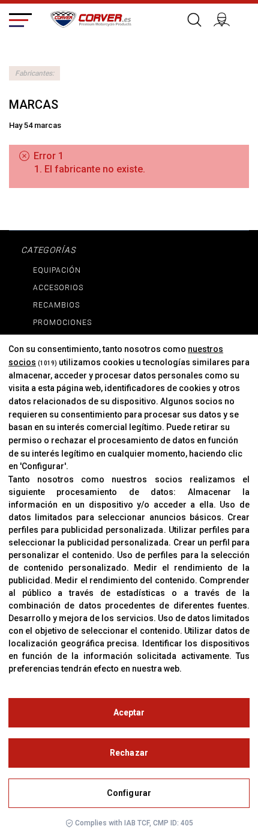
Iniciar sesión (227, 18)
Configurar (129, 793)
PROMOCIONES (62, 322)
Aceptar (129, 712)
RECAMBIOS (56, 305)
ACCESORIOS (58, 288)
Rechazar (129, 753)
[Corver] (91, 17)
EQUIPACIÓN (57, 270)
